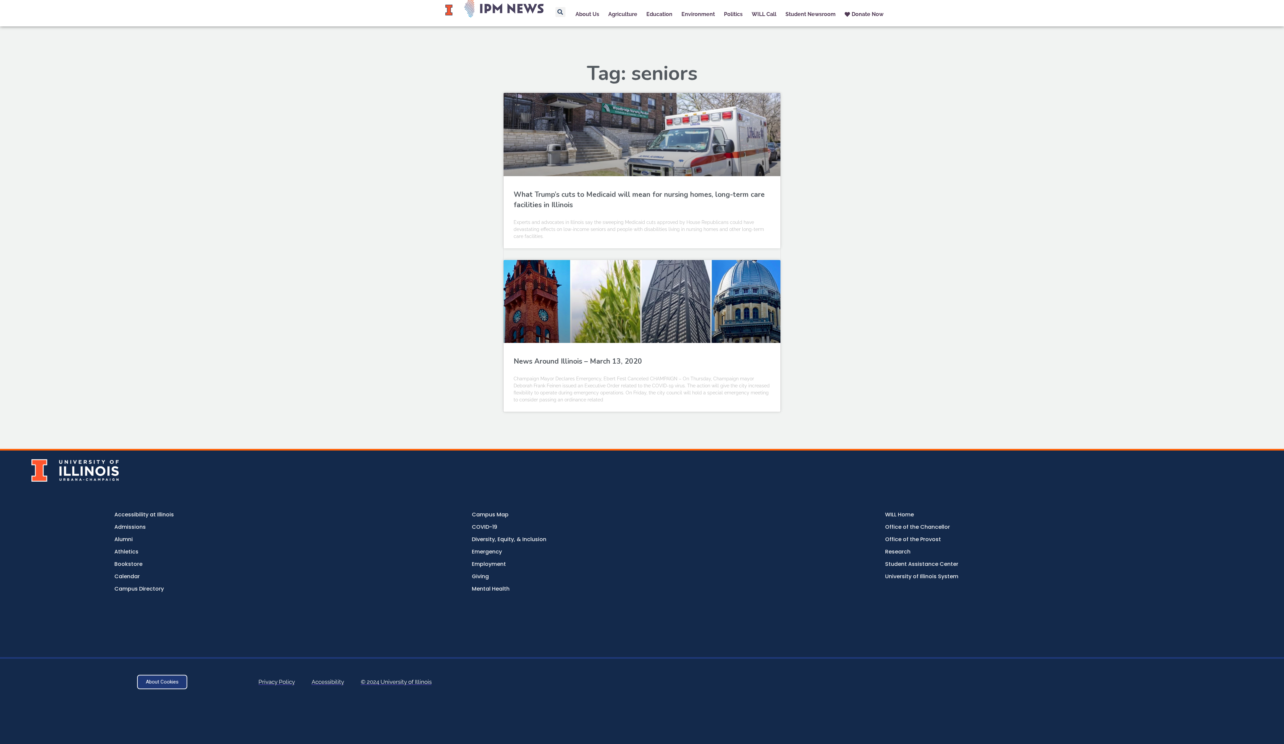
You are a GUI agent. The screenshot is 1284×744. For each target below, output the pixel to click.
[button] (560, 12)
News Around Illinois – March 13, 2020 (578, 361)
